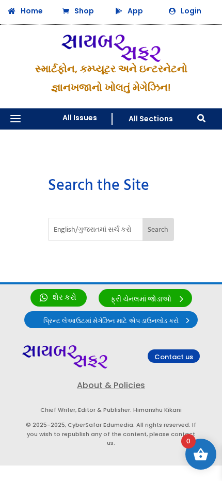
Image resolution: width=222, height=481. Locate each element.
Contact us (173, 357)
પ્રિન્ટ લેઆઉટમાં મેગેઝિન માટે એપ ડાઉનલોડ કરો (111, 321)
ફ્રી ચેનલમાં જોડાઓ (140, 299)
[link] (58, 298)
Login (191, 11)
